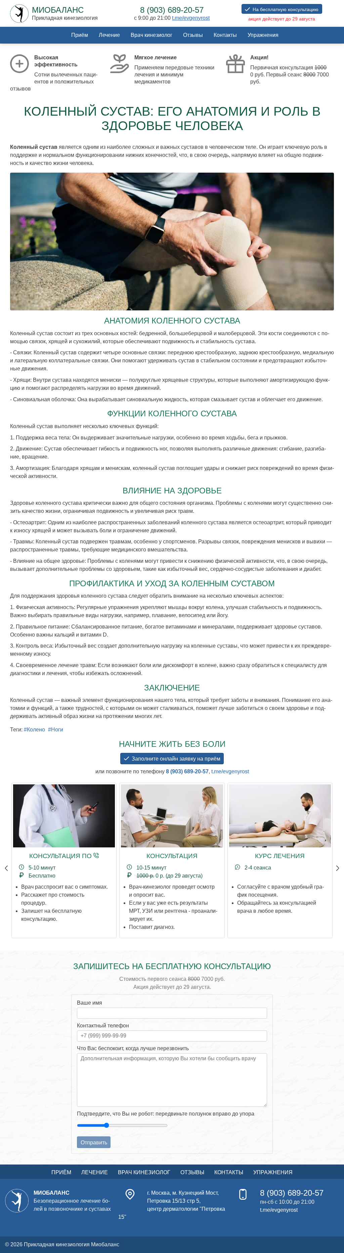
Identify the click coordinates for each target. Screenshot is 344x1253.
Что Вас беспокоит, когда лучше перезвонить (133, 1048)
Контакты (225, 35)
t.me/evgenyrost (191, 18)
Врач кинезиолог (151, 35)
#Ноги (55, 729)
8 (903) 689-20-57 (187, 771)
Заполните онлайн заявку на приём (176, 759)
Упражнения (263, 35)
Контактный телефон (103, 1025)
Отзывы (193, 35)
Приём (79, 35)
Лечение (109, 35)
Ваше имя (89, 1003)
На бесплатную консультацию (285, 9)
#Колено (34, 729)
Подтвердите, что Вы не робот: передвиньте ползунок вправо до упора (165, 1114)
